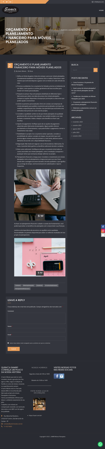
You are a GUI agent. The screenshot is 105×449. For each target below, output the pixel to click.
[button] (100, 444)
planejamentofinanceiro (22, 288)
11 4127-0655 (8, 426)
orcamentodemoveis (51, 285)
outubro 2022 (77, 136)
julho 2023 (76, 132)
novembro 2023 (78, 122)
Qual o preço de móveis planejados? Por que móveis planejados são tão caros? (83, 90)
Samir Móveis (21, 71)
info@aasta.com (99, 2)
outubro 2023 (77, 125)
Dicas (31, 71)
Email (10, 335)
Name (10, 326)
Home (101, 10)
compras (18, 285)
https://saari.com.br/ (35, 415)
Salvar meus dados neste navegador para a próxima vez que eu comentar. (30, 343)
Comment (11, 311)
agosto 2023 (76, 129)
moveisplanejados (28, 285)
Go (95, 70)
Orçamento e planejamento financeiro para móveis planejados (80, 30)
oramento (39, 285)
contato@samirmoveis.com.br (13, 424)
